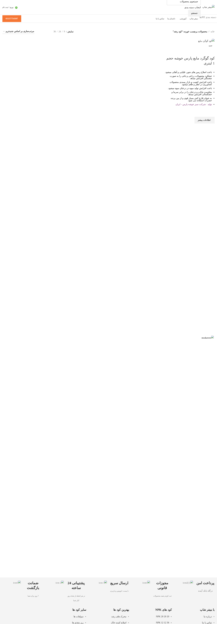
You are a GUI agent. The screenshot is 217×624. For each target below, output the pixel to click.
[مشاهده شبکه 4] (40, 32)
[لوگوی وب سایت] (208, 7)
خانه (213, 31)
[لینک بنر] (108, 456)
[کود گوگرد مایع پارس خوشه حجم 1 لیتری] (206, 41)
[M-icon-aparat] (22, 612)
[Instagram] (39, 612)
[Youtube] (31, 612)
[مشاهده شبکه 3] (46, 32)
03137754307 (12, 18)
